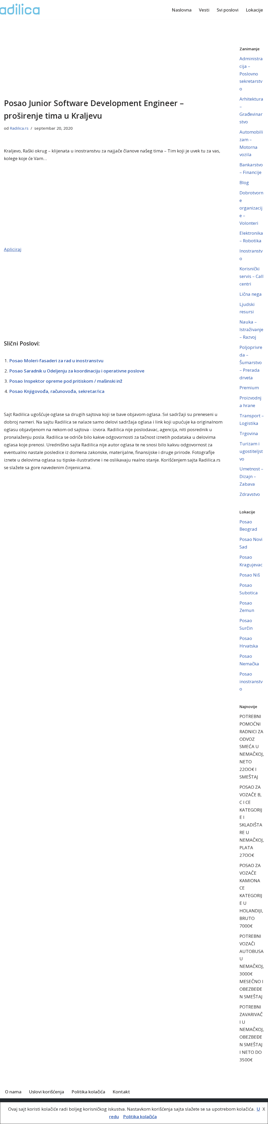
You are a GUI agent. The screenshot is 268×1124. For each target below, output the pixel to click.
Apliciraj (12, 249)
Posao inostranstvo (251, 681)
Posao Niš (249, 575)
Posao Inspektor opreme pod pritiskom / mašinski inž (65, 381)
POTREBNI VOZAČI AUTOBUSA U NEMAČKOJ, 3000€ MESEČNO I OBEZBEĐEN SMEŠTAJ (251, 966)
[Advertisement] (114, 58)
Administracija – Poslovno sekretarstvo (251, 74)
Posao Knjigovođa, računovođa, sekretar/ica (56, 391)
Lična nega (250, 294)
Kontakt (121, 1092)
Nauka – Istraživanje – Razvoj (251, 329)
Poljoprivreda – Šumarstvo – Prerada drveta (250, 362)
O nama (13, 1092)
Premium (249, 388)
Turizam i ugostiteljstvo (251, 451)
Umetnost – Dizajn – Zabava (251, 476)
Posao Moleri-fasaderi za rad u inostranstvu (56, 361)
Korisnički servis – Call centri (251, 276)
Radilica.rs (19, 128)
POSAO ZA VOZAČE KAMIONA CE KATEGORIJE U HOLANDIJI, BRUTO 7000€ (251, 895)
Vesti (204, 10)
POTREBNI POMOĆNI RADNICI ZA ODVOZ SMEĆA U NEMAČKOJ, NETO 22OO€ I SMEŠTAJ (251, 746)
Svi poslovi (227, 10)
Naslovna (182, 10)
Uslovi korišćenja (46, 1092)
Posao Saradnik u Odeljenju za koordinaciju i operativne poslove (76, 371)
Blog (244, 182)
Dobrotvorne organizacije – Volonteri (251, 208)
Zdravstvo (249, 494)
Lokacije (254, 10)
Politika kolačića (88, 1092)
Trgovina (248, 433)
